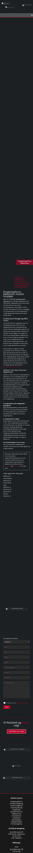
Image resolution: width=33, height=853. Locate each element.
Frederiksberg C (7, 478)
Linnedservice (16, 816)
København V (7, 476)
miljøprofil (8, 466)
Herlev (16, 847)
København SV (7, 489)
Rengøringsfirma (16, 802)
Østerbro (5, 494)
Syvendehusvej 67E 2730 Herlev (16, 850)
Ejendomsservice (16, 812)
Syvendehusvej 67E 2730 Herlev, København (16, 833)
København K (7, 487)
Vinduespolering (16, 808)
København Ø (7, 491)
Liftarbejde (16, 818)
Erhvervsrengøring (16, 804)
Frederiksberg (7, 483)
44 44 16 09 (17, 836)
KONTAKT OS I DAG (16, 731)
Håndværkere (16, 820)
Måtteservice (16, 814)
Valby (4, 485)
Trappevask (16, 810)
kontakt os (17, 466)
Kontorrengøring (16, 806)
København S (7, 496)
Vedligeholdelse (16, 822)
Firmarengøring (16, 824)
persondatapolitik (22, 703)
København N (7, 480)
